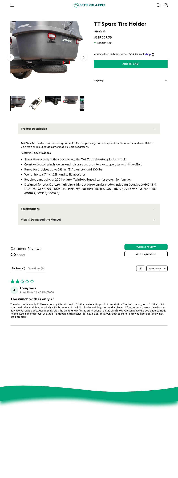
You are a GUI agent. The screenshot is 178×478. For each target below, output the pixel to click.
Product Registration (97, 452)
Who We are (59, 424)
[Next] (83, 57)
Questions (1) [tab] (36, 268)
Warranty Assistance (97, 457)
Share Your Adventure (64, 439)
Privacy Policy (60, 453)
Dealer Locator (60, 444)
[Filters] (140, 268)
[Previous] (10, 57)
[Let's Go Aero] (89, 5)
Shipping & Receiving (97, 447)
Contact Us (91, 428)
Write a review (146, 247)
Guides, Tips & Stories (64, 434)
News (55, 429)
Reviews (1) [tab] (18, 268)
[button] (158, 5)
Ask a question (146, 254)
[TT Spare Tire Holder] (18, 103)
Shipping (98, 80)
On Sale (89, 433)
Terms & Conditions (63, 458)
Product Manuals (95, 438)
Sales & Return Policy (97, 443)
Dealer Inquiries (61, 448)
